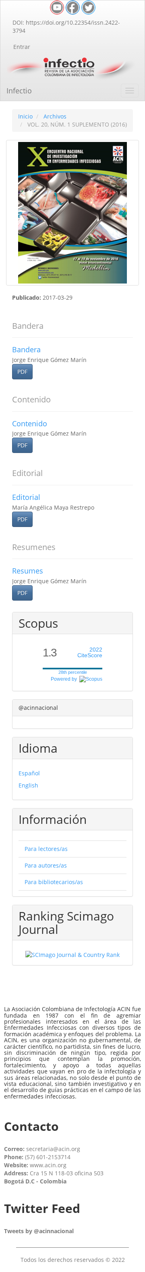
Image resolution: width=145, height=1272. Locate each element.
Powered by (65, 679)
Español (29, 773)
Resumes (27, 571)
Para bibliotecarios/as (54, 882)
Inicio (25, 116)
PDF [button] (22, 371)
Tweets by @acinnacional (39, 1231)
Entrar (21, 47)
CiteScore (89, 652)
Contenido (29, 423)
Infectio (19, 90)
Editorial (26, 497)
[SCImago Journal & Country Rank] (72, 954)
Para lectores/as (46, 849)
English (28, 785)
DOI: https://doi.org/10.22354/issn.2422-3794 (66, 26)
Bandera (26, 349)
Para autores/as (46, 865)
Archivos (55, 116)
